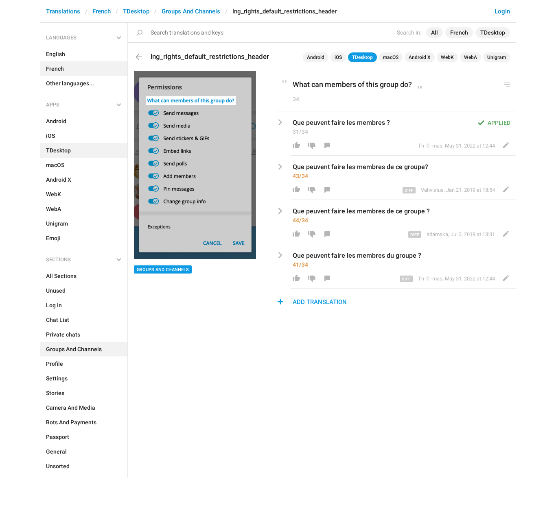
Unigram (496, 57)
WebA (470, 57)
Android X (420, 57)
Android (315, 57)
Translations (63, 11)
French (101, 11)
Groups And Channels (191, 11)
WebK (447, 57)
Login (502, 11)
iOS (338, 57)
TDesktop (136, 11)
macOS (390, 57)
